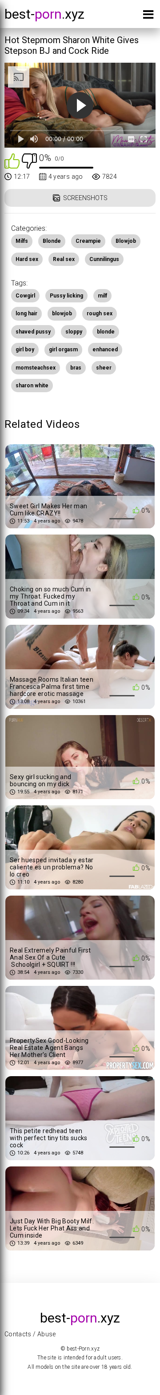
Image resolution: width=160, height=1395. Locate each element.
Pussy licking (66, 296)
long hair (26, 313)
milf (102, 296)
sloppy (73, 332)
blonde (106, 332)
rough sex (99, 313)
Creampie (88, 241)
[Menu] (148, 16)
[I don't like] (29, 160)
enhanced (105, 349)
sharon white (32, 385)
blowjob (62, 313)
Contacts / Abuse (30, 1334)
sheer (104, 368)
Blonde (52, 241)
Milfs (22, 241)
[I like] (12, 160)
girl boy (25, 349)
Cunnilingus (104, 259)
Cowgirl (25, 296)
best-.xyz (44, 14)
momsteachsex (36, 368)
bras (75, 368)
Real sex (64, 259)
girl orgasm (63, 349)
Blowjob (126, 241)
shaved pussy (33, 332)
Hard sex (27, 259)
